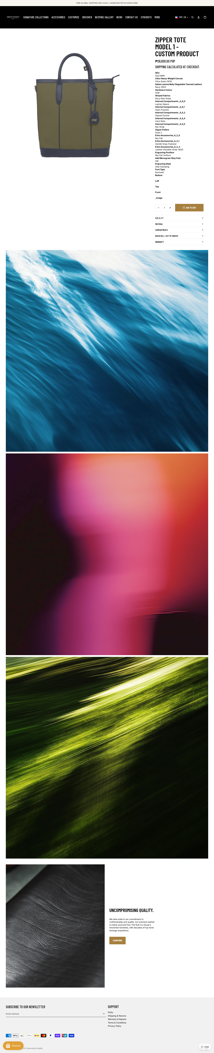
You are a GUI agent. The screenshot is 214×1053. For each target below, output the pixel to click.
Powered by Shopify (34, 1048)
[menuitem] (36, 17)
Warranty (159, 241)
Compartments (161, 230)
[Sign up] (103, 1013)
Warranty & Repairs (117, 1019)
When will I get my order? (166, 235)
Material (159, 224)
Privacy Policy (114, 1026)
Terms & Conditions (117, 1022)
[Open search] (192, 17)
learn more (117, 940)
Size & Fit (159, 218)
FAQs (110, 1012)
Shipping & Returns (117, 1016)
